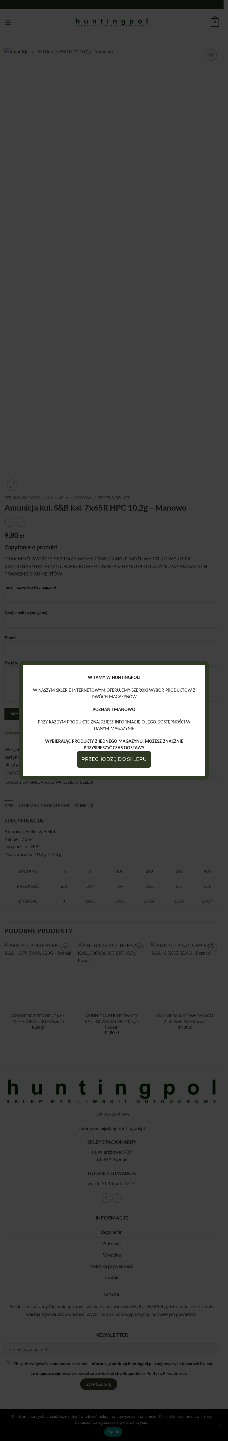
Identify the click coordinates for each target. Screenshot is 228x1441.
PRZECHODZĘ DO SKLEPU (114, 759)
